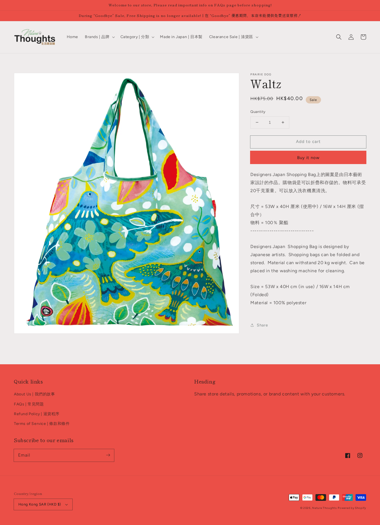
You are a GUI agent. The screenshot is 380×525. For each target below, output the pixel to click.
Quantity (257, 112)
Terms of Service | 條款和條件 (42, 423)
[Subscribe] (108, 455)
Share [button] (262, 325)
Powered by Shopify (352, 508)
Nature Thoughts (324, 508)
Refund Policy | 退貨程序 (37, 414)
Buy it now (308, 157)
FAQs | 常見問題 (29, 404)
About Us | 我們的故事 (34, 394)
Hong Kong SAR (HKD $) (39, 504)
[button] (339, 37)
